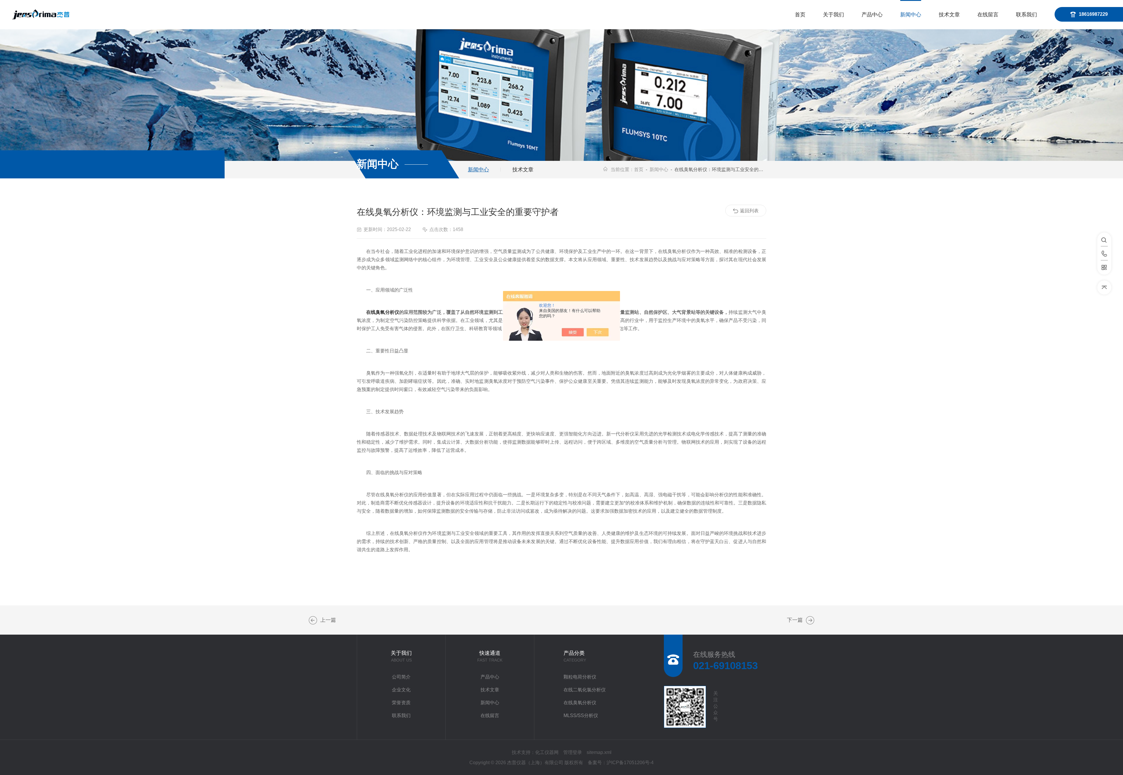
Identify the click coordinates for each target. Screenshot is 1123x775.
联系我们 (1026, 15)
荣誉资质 (401, 702)
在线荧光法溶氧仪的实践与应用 (313, 620)
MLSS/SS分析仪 (581, 715)
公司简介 (401, 676)
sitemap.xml (599, 752)
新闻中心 (910, 15)
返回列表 (749, 210)
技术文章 (949, 15)
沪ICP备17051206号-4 (630, 762)
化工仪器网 (547, 752)
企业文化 (401, 689)
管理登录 (572, 752)
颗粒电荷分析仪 (580, 676)
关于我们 (833, 15)
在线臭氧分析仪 (382, 312)
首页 (800, 15)
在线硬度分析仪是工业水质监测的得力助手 (810, 620)
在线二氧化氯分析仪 (585, 689)
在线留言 (987, 15)
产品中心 (872, 15)
